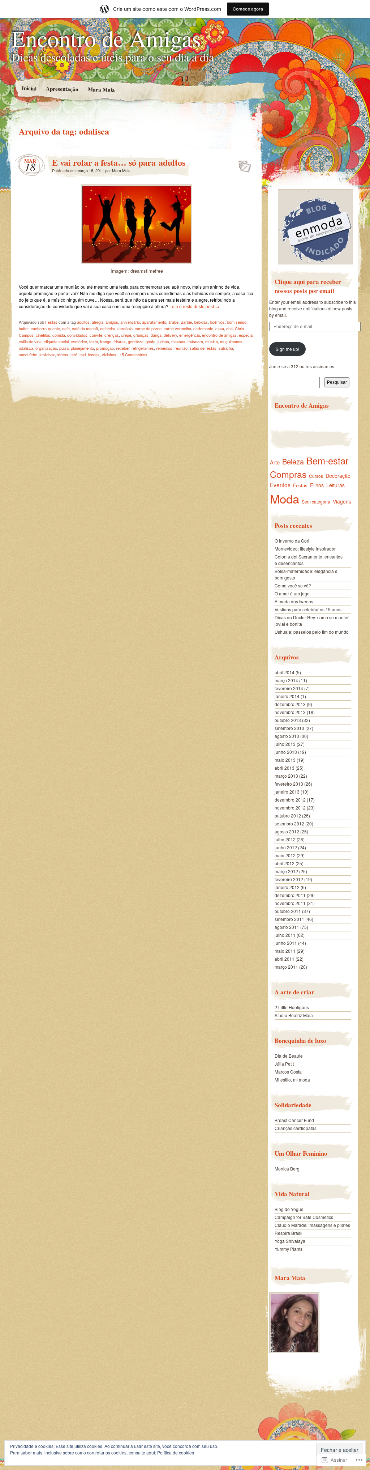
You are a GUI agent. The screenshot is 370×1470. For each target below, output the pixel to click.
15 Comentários (133, 354)
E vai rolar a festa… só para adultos (118, 162)
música (211, 341)
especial (246, 335)
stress (62, 354)
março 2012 (286, 871)
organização (46, 348)
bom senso (236, 322)
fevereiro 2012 (289, 879)
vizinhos (109, 354)
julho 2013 (285, 744)
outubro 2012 (288, 815)
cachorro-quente (45, 328)
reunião (181, 348)
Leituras (335, 485)
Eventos (280, 485)
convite (96, 335)
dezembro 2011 (290, 895)
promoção (105, 348)
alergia (97, 322)
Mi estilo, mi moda (292, 1079)
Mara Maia (101, 89)
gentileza (135, 341)
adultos (83, 322)
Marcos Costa (288, 1071)
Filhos (317, 485)
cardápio (125, 328)
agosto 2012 (287, 831)
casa (219, 328)
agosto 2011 (287, 927)
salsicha (226, 348)
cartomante (203, 328)
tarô (73, 354)
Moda (284, 498)
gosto (150, 341)
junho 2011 (286, 943)
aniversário (130, 322)
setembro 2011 (289, 919)
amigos (112, 322)
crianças (141, 335)
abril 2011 (284, 959)
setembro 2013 (289, 728)
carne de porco (148, 328)
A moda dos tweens (294, 601)
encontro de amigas (219, 335)
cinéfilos (43, 335)
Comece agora (248, 9)
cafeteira (107, 328)
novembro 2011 (290, 903)
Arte (275, 462)
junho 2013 (286, 752)
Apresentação (62, 88)
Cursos (316, 476)
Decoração (338, 475)
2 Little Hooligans (292, 1007)
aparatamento (154, 322)
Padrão (243, 164)
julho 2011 (285, 935)
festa (93, 341)
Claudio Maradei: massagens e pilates (312, 1225)
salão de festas (203, 348)
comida (58, 335)
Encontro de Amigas (106, 38)
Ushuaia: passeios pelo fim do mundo (312, 632)
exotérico (79, 341)
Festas (51, 322)
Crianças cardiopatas (296, 1128)
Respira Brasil (288, 1233)
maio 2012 (285, 855)
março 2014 (286, 680)
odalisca (26, 348)
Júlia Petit (284, 1064)
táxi (82, 354)
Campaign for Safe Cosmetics (304, 1217)
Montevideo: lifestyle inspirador (305, 548)
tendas (94, 354)
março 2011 (286, 967)
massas (178, 341)
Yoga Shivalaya (290, 1241)
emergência (189, 335)
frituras (119, 341)
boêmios (217, 322)
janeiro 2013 (287, 792)
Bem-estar (327, 460)
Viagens (342, 501)
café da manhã (85, 328)
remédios (164, 348)
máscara (195, 341)
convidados (77, 335)
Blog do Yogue (289, 1209)
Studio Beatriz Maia (294, 1015)
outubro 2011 (288, 911)
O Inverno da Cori (292, 541)
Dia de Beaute (289, 1056)
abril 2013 (284, 768)
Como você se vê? (293, 585)
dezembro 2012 (290, 799)
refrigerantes (143, 348)
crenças (111, 335)
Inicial (28, 88)
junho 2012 (286, 847)
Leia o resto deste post (194, 306)
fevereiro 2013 (289, 784)
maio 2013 (285, 760)
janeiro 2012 (287, 887)
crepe (126, 335)
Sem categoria (316, 501)
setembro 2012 (289, 823)
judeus (163, 341)
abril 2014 (284, 672)
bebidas (201, 322)
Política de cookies (175, 1452)
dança (156, 335)
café (66, 328)
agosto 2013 (287, 736)
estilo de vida (30, 341)
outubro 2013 (288, 720)
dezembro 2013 (290, 704)
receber (122, 348)
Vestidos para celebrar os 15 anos (308, 609)
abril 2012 (284, 863)
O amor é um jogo (292, 593)
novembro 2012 (290, 807)
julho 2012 (285, 839)
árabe (173, 322)
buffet (24, 328)
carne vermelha (177, 328)
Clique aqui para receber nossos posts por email (308, 286)
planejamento (82, 348)
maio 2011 (285, 951)
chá (229, 328)
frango (105, 341)
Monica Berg (287, 1168)
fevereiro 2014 (289, 688)
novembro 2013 (290, 712)
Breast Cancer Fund (294, 1120)
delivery (170, 335)
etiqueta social (56, 341)
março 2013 (286, 776)
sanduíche (28, 354)
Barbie (186, 322)
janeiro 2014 (287, 696)
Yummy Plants (288, 1249)
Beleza (293, 461)
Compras (288, 474)
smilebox (47, 354)
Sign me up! (287, 349)
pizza (64, 348)
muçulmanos (231, 341)
